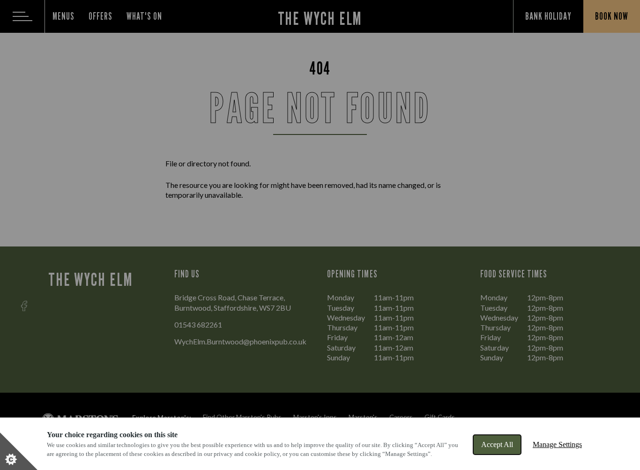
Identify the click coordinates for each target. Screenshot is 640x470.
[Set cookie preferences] (18, 451)
